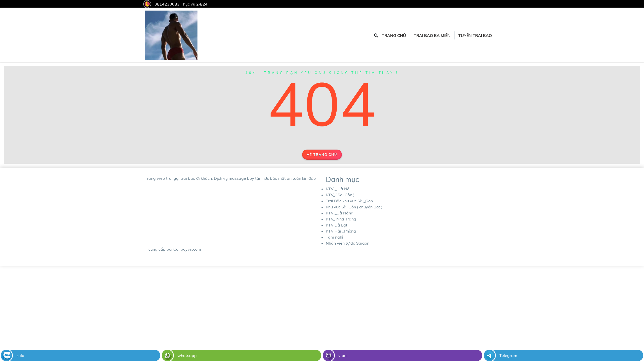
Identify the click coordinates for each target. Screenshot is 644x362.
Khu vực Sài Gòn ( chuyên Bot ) (354, 206)
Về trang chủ (322, 155)
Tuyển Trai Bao (475, 35)
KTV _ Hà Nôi (338, 188)
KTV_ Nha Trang (341, 218)
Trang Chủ (394, 35)
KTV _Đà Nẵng (339, 212)
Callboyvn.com (187, 249)
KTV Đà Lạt (336, 225)
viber (343, 355)
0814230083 (167, 4)
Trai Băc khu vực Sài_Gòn (349, 200)
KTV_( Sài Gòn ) (340, 194)
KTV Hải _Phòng (341, 231)
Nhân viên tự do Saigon (347, 243)
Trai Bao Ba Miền (432, 35)
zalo (20, 355)
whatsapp (187, 355)
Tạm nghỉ (334, 237)
